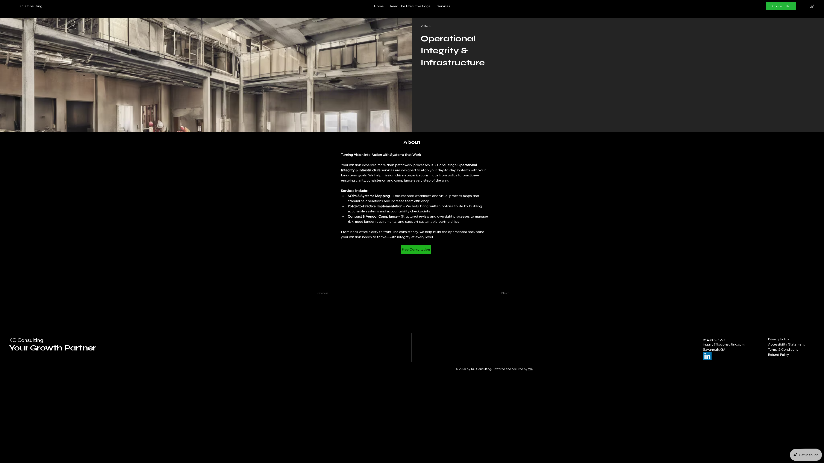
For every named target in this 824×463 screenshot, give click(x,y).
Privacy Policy (778, 339)
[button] (811, 6)
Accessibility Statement (786, 344)
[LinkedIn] (707, 356)
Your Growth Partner (52, 348)
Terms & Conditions (783, 349)
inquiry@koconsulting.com (724, 344)
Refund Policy (778, 354)
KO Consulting (26, 340)
